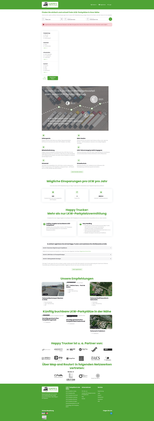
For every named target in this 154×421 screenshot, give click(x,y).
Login (110, 4)
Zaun (46, 44)
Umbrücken (47, 57)
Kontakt (83, 398)
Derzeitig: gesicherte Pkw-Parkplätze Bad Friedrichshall (75, 320)
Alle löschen (45, 78)
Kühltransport (48, 38)
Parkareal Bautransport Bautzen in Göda (52, 299)
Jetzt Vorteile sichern (77, 172)
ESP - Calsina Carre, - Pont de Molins (75, 286)
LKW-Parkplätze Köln (70, 393)
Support (99, 395)
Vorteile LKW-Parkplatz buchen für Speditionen (88, 394)
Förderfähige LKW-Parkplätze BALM (72, 406)
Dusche (46, 65)
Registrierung (101, 391)
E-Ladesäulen (48, 55)
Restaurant (47, 70)
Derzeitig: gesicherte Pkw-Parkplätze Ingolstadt (50, 319)
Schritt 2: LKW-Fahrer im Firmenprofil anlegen (54, 254)
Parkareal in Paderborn (97, 331)
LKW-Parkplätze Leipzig (71, 391)
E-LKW (46, 36)
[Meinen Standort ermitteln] (61, 19)
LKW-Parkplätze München (71, 399)
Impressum (100, 399)
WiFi (46, 67)
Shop (46, 68)
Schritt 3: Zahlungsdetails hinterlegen (52, 258)
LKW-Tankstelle (48, 54)
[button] (50, 48)
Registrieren (103, 4)
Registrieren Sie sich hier (85, 251)
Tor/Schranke (48, 46)
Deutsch (94, 4)
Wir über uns (84, 391)
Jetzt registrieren (77, 269)
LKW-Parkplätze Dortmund (72, 395)
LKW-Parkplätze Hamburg (71, 397)
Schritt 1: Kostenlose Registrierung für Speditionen (55, 247)
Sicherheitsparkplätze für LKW (72, 403)
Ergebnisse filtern (53, 78)
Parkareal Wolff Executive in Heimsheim (99, 299)
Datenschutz (100, 397)
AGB (99, 401)
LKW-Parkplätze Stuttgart (71, 401)
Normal (46, 35)
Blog (83, 396)
